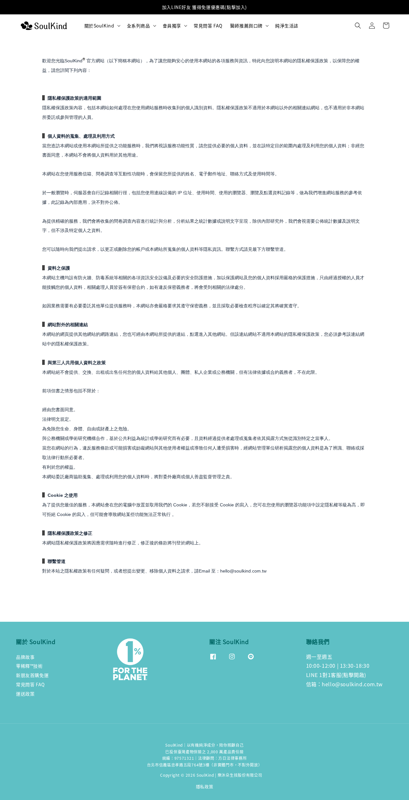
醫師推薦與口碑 (246, 25)
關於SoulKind (99, 25)
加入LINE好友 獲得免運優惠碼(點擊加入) (204, 7)
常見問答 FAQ (208, 25)
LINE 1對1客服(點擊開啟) (336, 675)
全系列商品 (138, 25)
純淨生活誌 (286, 25)
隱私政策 (204, 786)
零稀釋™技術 (29, 666)
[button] (358, 26)
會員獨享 (172, 25)
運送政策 (25, 693)
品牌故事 (25, 657)
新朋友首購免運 (32, 675)
